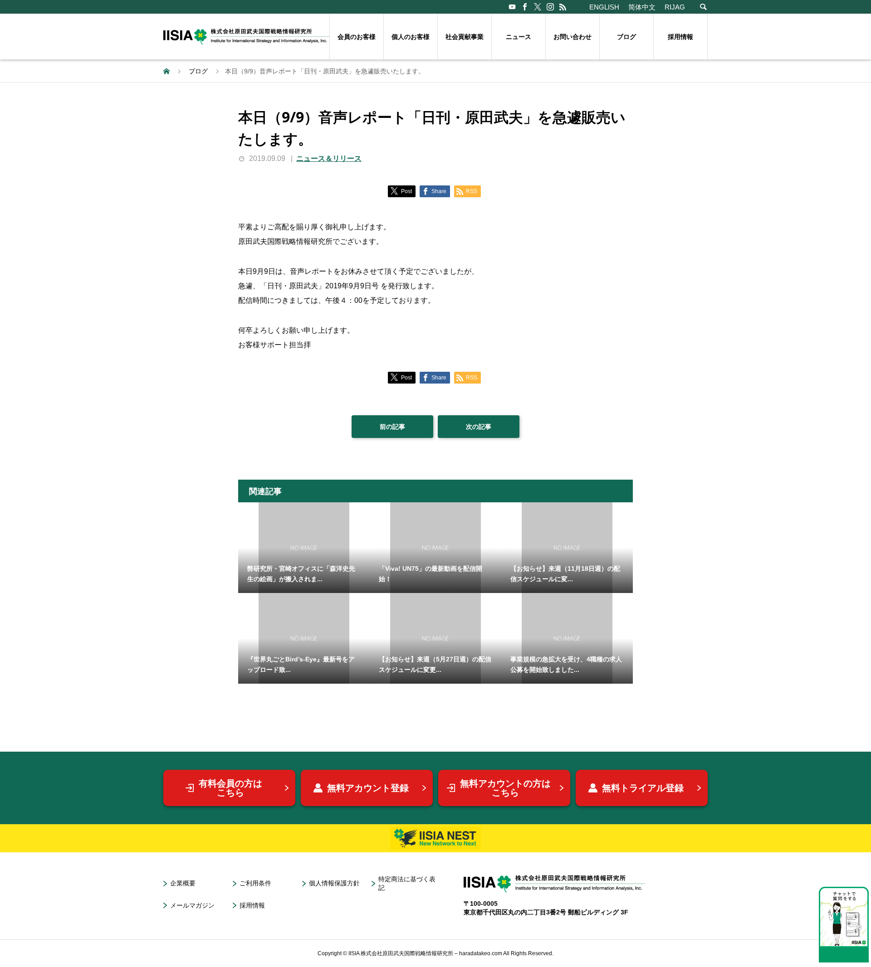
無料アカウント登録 (368, 788)
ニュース (518, 36)
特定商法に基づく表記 (407, 883)
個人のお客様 (410, 36)
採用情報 (680, 36)
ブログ (626, 36)
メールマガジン (192, 905)
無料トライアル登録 (643, 788)
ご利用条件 (255, 883)
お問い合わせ (572, 36)
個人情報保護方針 (334, 883)
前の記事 (392, 426)
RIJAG (675, 7)
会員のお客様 (357, 36)
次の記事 (478, 426)
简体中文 (642, 7)
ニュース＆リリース (329, 158)
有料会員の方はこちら (230, 787)
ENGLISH (604, 7)
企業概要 (183, 883)
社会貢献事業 (464, 36)
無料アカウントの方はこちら (505, 787)
